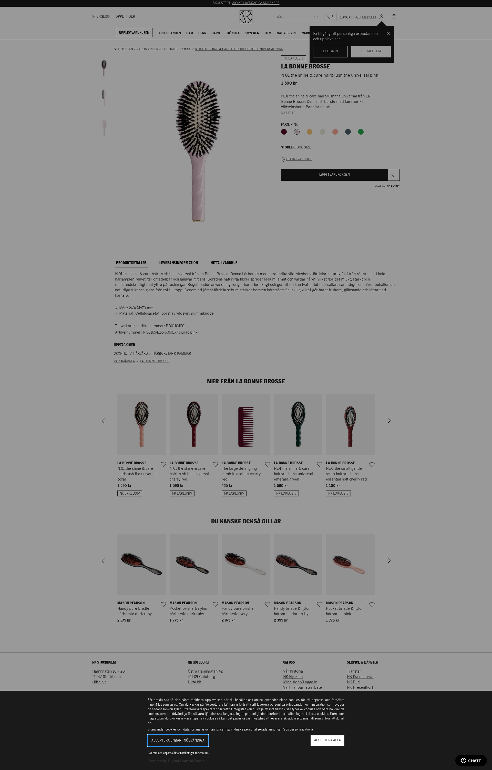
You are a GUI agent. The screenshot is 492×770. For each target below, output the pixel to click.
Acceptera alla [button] (327, 740)
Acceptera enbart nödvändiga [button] (177, 740)
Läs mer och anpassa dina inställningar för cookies (178, 753)
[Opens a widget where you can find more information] (471, 761)
